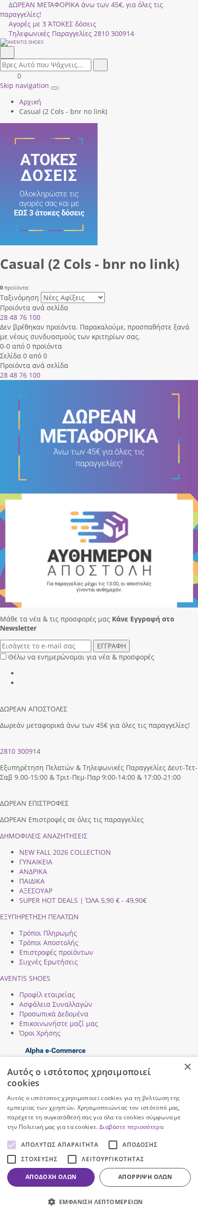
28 (4, 317)
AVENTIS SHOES (25, 978)
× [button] (187, 1067)
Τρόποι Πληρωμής (48, 933)
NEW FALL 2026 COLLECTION (65, 852)
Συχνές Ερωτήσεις (48, 961)
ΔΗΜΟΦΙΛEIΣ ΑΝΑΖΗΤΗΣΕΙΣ (43, 835)
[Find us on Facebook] (22, 673)
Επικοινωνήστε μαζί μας (58, 1023)
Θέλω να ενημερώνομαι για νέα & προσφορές (81, 656)
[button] (99, 1201)
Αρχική (30, 101)
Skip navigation (24, 85)
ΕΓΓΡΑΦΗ (111, 645)
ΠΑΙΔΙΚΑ (32, 881)
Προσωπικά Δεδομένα (53, 1013)
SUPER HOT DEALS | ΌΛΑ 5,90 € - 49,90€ (83, 900)
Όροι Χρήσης (40, 1033)
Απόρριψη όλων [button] (145, 1177)
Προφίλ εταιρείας (47, 994)
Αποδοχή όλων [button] (51, 1177)
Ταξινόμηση (19, 297)
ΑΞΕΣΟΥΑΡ (35, 890)
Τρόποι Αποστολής (48, 942)
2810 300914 (20, 751)
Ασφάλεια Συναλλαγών (55, 1004)
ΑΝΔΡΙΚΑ (33, 871)
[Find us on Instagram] (22, 682)
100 (34, 317)
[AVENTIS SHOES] (99, 42)
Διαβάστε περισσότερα (131, 1127)
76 (23, 317)
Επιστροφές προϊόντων (56, 952)
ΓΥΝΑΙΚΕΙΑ (35, 861)
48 (13, 317)
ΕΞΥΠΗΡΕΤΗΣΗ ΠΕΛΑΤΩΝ (39, 916)
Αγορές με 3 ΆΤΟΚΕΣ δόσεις (52, 23)
